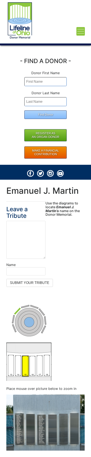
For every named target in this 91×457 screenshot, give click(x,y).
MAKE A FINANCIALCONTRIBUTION (45, 152)
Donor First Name (45, 73)
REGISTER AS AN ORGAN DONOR (45, 135)
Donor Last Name (46, 93)
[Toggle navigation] (81, 31)
